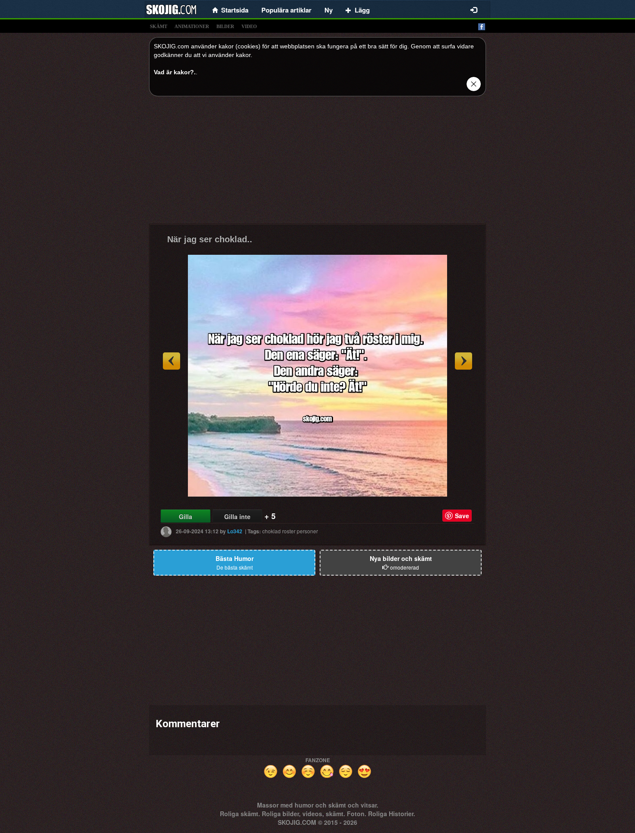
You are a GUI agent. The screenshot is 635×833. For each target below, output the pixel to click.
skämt (158, 26)
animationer (192, 26)
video (249, 26)
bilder (225, 26)
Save (462, 515)
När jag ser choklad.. (209, 239)
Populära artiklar (286, 10)
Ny (328, 10)
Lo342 (234, 531)
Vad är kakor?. (175, 72)
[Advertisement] (317, 163)
